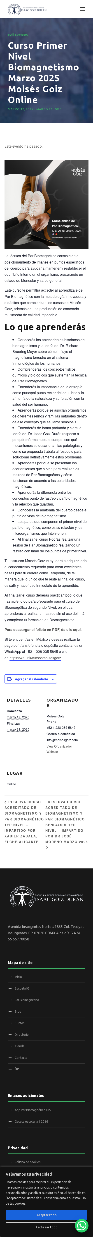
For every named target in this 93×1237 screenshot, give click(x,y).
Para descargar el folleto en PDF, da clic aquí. (43, 629)
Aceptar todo (47, 1215)
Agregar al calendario (31, 679)
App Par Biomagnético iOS (33, 1110)
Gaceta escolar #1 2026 (31, 1121)
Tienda (19, 1046)
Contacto (21, 1058)
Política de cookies (28, 1162)
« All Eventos (18, 35)
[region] (46, 1202)
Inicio (18, 977)
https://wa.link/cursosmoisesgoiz (35, 657)
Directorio (22, 1034)
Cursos (20, 1023)
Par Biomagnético (27, 1000)
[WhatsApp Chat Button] (81, 1225)
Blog (18, 1011)
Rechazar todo (46, 1227)
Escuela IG (22, 988)
